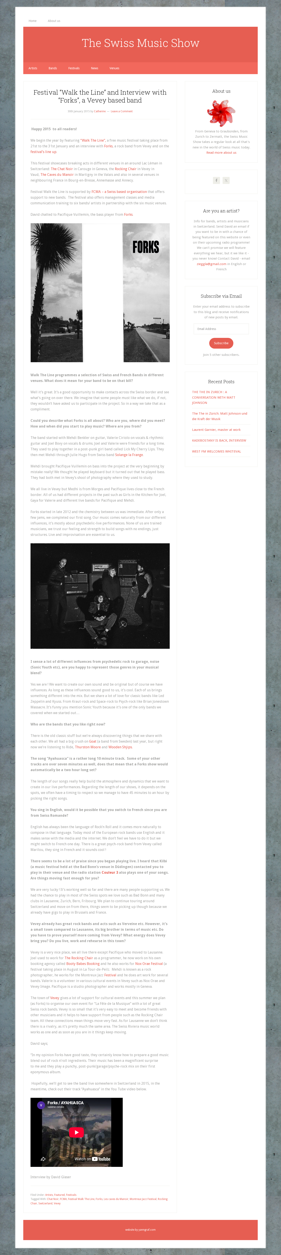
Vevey (55, 998)
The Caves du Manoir (57, 175)
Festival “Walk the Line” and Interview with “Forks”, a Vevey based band (100, 96)
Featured (59, 1194)
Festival (110, 975)
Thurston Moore (88, 747)
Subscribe (221, 343)
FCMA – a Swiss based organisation (119, 192)
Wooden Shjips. (120, 747)
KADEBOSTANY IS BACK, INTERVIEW (219, 440)
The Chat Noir (62, 169)
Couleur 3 (110, 872)
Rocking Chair (125, 169)
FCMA (63, 1199)
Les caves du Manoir (116, 1199)
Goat (92, 741)
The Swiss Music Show (141, 43)
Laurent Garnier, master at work (216, 430)
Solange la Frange (129, 455)
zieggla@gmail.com (211, 264)
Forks (108, 146)
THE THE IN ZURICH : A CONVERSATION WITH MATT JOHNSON (213, 397)
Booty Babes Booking (83, 964)
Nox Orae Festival (149, 964)
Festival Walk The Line (81, 1199)
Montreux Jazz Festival (143, 1199)
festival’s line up (43, 152)
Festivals (71, 1194)
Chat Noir (53, 1199)
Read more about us (221, 153)
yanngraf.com (147, 1229)
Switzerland (45, 1203)
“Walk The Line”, (93, 140)
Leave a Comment (122, 111)
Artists (49, 1194)
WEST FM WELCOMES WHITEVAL (216, 451)
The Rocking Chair (79, 958)
